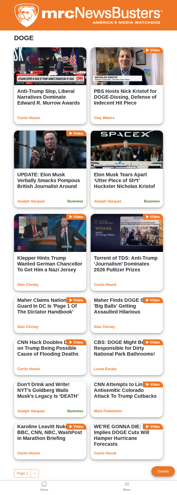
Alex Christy (27, 285)
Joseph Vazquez (31, 201)
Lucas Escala (105, 369)
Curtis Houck (28, 118)
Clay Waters (104, 118)
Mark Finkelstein (108, 411)
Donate (163, 471)
